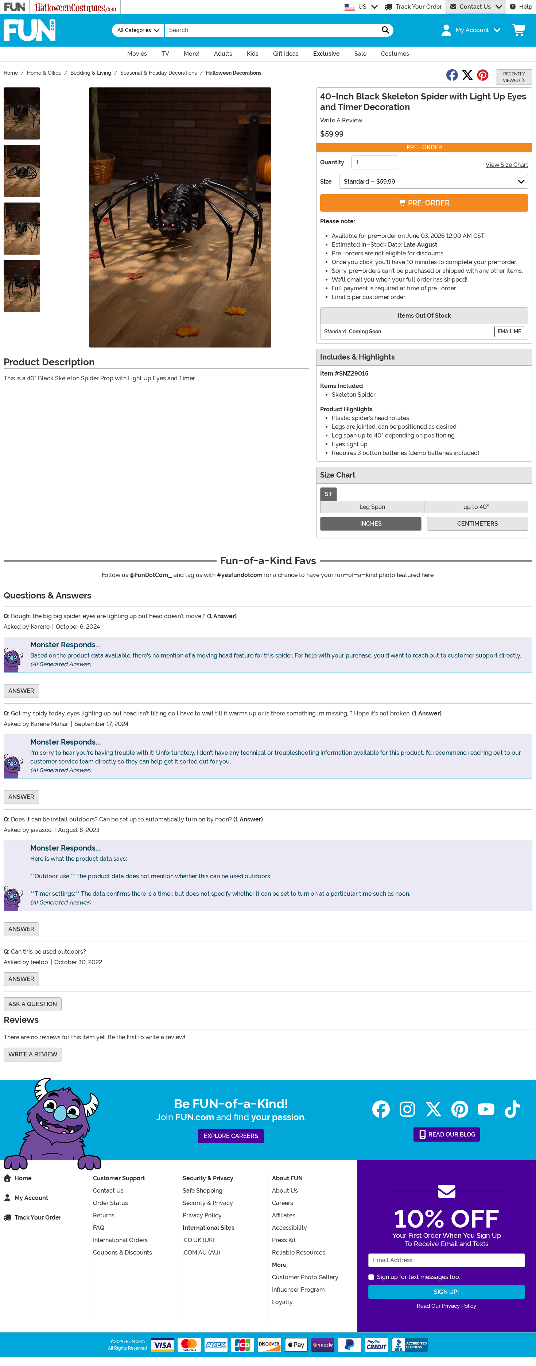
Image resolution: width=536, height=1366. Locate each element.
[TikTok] (512, 1109)
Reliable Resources (298, 1252)
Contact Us (475, 6)
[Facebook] (381, 1109)
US (362, 6)
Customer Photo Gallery (305, 1277)
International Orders (120, 1240)
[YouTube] (486, 1109)
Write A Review (341, 120)
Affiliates (283, 1215)
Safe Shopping (202, 1190)
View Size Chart (507, 164)
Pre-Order (428, 203)
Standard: (335, 331)
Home (23, 1178)
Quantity (332, 162)
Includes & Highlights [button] (357, 357)
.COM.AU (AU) (201, 1252)
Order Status (110, 1203)
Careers (282, 1203)
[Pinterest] (460, 1109)
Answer (21, 690)
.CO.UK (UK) (198, 1240)
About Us (285, 1190)
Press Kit (284, 1240)
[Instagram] (407, 1109)
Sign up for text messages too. (418, 1276)
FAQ (98, 1227)
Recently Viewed (514, 77)
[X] (433, 1109)
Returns (103, 1215)
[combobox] (271, 30)
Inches (371, 523)
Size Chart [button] (338, 475)
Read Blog (451, 1134)
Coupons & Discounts (122, 1252)
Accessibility (289, 1227)
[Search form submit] (385, 30)
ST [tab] (328, 494)
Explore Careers (231, 1136)
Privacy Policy (202, 1215)
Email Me (509, 331)
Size (326, 181)
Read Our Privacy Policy (446, 1306)
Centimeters (477, 523)
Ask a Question (32, 1004)
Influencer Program (298, 1289)
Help (525, 6)
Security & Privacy (208, 1203)
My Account (31, 1197)
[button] (470, 30)
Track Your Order (419, 6)
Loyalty (282, 1302)
